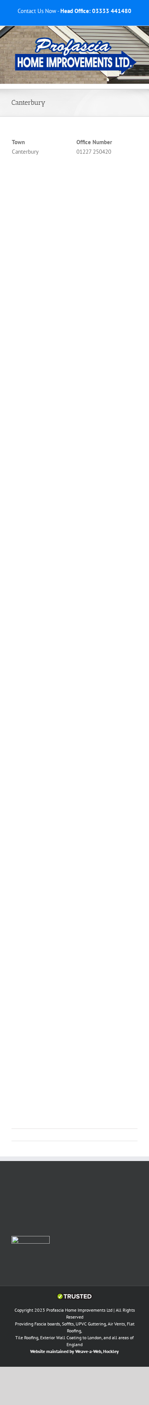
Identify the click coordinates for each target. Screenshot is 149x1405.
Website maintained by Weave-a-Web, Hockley (74, 1351)
